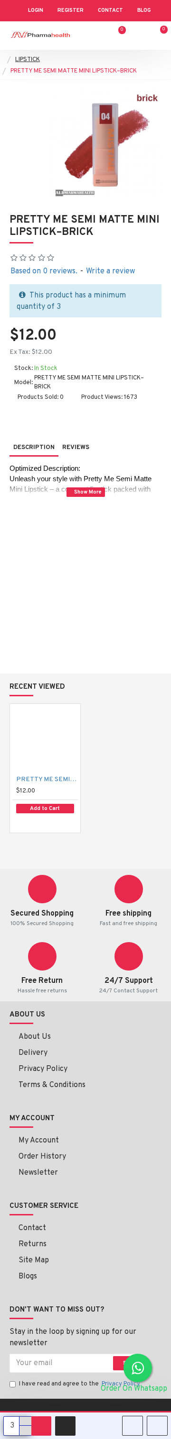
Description (34, 447)
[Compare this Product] (49, 823)
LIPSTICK (27, 59)
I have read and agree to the (79, 1384)
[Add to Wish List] (28, 823)
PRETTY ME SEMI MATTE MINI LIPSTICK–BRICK (47, 779)
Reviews (75, 447)
